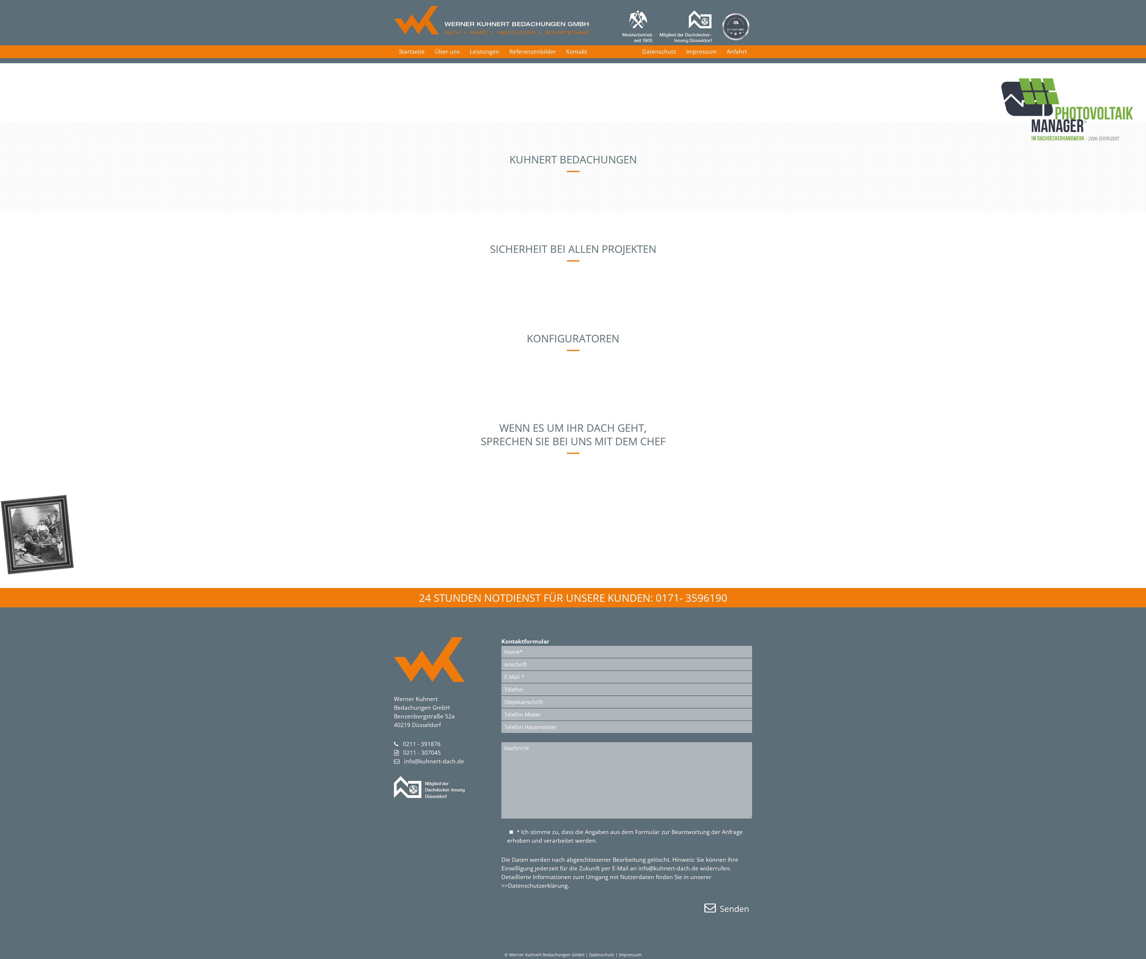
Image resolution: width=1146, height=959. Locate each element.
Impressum (701, 51)
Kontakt (576, 51)
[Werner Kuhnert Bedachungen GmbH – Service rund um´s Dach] (491, 32)
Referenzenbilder (532, 51)
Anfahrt (737, 51)
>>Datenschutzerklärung (534, 886)
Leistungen (484, 51)
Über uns (447, 51)
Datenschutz (659, 51)
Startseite (412, 51)
